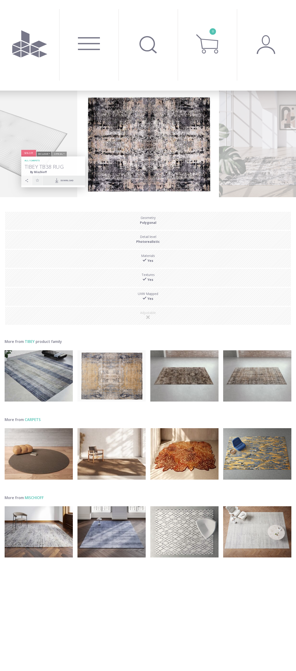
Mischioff (34, 497)
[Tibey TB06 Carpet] (257, 376)
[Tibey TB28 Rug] (111, 376)
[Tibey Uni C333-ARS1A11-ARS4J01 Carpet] (257, 531)
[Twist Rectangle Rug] (111, 453)
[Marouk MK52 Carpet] (184, 531)
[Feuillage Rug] (184, 453)
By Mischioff (38, 172)
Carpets (35, 160)
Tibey (30, 341)
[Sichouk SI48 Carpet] (39, 531)
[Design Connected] (29, 45)
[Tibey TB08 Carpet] (184, 376)
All (26, 160)
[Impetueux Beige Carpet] (257, 453)
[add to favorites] (37, 180)
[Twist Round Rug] (39, 453)
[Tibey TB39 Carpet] (39, 376)
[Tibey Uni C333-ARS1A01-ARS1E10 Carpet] (111, 531)
